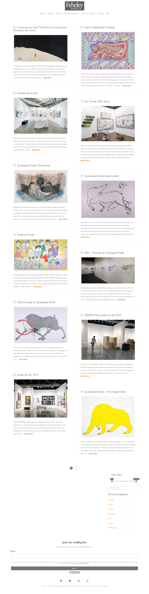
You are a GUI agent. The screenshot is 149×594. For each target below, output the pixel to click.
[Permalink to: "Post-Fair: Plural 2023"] (40, 116)
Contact (93, 586)
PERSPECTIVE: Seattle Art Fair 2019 (102, 315)
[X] (70, 580)
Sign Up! (74, 568)
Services (79, 586)
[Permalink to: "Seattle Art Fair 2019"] (40, 398)
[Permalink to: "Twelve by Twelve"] (40, 254)
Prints (109, 518)
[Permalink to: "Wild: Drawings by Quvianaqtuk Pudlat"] (40, 325)
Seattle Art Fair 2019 (27, 374)
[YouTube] (79, 580)
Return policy (103, 586)
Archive (86, 586)
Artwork (50, 586)
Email (13, 551)
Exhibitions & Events (62, 586)
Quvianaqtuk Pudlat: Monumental (33, 165)
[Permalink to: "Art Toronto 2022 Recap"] (108, 123)
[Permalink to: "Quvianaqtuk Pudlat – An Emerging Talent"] (108, 416)
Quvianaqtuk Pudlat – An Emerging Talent (105, 391)
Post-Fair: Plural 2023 (27, 93)
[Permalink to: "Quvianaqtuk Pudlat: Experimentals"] (108, 199)
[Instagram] (87, 580)
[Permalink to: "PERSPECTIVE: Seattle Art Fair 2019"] (108, 340)
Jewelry (110, 504)
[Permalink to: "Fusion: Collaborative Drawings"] (108, 50)
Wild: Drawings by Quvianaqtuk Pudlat (36, 302)
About (43, 586)
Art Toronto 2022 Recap (97, 101)
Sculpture (111, 523)
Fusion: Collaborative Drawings (99, 27)
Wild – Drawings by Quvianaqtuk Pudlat (104, 252)
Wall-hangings (112, 528)
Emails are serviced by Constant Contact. (79, 563)
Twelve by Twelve (26, 234)
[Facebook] (61, 580)
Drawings (111, 500)
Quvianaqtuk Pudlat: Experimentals (101, 176)
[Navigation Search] (107, 13)
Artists (72, 586)
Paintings (110, 509)
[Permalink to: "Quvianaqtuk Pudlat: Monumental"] (40, 186)
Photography (112, 514)
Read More (47, 78)
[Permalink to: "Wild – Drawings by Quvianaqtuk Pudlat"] (108, 270)
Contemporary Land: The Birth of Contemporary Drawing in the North (40, 29)
